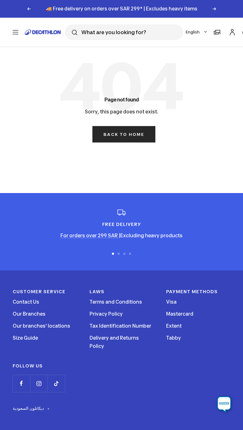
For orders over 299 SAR (89, 236)
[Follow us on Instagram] (38, 383)
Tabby (173, 338)
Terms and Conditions (116, 302)
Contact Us (26, 302)
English (193, 32)
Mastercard (179, 314)
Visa (171, 302)
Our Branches (29, 314)
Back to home (123, 134)
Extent (174, 326)
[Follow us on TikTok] (56, 383)
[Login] (231, 31)
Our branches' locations (41, 326)
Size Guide (25, 338)
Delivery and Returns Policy (114, 342)
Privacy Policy (106, 314)
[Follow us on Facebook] (21, 383)
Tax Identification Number (120, 326)
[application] (224, 404)
